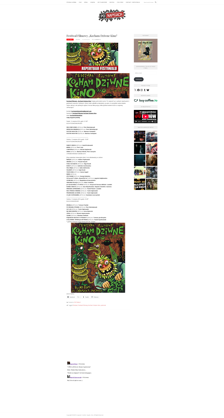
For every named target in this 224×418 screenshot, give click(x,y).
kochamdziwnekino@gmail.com (81, 111)
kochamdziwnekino (76, 115)
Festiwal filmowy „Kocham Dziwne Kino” (79, 101)
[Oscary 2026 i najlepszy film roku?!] (140, 184)
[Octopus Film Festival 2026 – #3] (140, 172)
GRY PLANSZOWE (102, 2)
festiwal (75, 305)
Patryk (78, 39)
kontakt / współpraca (133, 2)
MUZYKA (112, 2)
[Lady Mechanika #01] (152, 172)
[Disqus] (98, 337)
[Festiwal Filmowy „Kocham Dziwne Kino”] (92, 57)
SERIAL (86, 2)
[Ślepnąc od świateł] (152, 160)
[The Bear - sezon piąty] (140, 160)
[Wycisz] (152, 121)
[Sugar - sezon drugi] (140, 136)
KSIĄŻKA (92, 2)
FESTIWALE (70, 39)
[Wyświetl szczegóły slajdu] (147, 50)
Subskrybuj (139, 79)
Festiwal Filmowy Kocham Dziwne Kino (84, 113)
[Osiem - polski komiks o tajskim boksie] (152, 148)
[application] (146, 116)
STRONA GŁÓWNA (71, 2)
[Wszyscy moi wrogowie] (152, 184)
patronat (103, 305)
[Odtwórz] (136, 121)
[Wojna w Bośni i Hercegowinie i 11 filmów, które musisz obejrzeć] (152, 136)
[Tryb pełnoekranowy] (155, 121)
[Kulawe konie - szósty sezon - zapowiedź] (140, 148)
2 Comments (97, 39)
